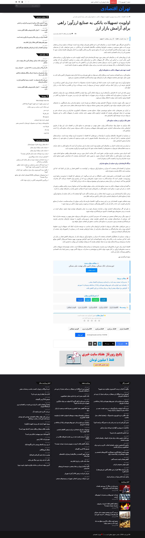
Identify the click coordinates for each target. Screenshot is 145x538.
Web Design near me (42, 100)
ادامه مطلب (91, 270)
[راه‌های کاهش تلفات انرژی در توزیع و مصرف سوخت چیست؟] (124, 506)
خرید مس (46, 110)
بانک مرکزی (111, 329)
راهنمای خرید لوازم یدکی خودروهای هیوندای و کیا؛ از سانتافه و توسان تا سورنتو (102, 285)
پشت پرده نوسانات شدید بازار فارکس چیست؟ (34, 153)
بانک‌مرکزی (99, 329)
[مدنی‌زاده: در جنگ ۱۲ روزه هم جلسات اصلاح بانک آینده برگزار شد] (124, 489)
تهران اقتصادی (97, 534)
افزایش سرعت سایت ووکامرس (38, 156)
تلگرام (103, 300)
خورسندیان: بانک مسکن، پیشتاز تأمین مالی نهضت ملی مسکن (91, 266)
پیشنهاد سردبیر (41, 140)
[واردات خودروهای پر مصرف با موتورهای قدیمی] (124, 497)
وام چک (47, 129)
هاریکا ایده (46, 126)
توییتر (87, 300)
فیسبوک (80, 300)
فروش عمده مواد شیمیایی (41, 120)
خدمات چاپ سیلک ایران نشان (39, 147)
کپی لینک (80, 335)
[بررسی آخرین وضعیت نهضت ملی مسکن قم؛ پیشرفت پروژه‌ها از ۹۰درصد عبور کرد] (124, 515)
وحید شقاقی (74, 329)
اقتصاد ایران (124, 329)
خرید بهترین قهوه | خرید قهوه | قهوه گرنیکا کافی (35, 103)
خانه (127, 16)
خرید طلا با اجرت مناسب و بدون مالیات (38, 107)
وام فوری (46, 133)
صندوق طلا (46, 116)
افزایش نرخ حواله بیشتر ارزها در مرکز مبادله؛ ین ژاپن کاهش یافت (106, 288)
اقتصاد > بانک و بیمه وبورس (117, 16)
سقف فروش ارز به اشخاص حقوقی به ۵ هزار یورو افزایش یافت (91, 2)
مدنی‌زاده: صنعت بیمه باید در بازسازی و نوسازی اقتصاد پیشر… (107, 282)
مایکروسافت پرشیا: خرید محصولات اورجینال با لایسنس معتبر (32, 123)
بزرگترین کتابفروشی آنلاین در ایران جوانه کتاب (34, 180)
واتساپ (95, 300)
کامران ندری (86, 329)
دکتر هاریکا (46, 113)
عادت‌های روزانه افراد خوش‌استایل (38, 144)
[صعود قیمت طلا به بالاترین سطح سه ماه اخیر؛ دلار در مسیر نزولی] (124, 523)
